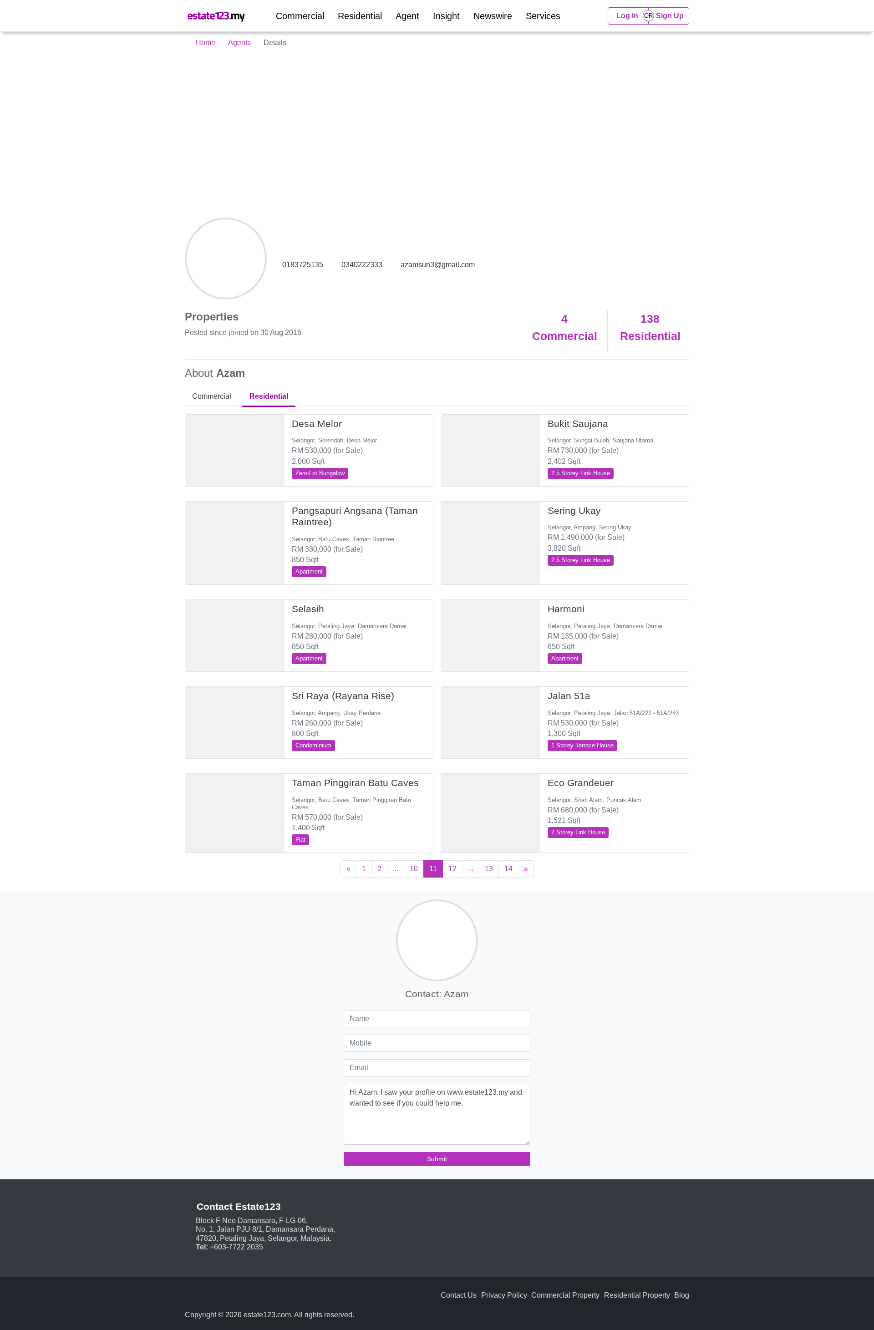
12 (452, 869)
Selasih (308, 609)
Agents (239, 42)
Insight (446, 16)
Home (204, 42)
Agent (407, 16)
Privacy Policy (504, 1295)
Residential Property (637, 1295)
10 (414, 869)
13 (489, 869)
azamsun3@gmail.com (438, 265)
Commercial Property (565, 1295)
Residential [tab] (268, 396)
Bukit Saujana (578, 423)
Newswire (492, 16)
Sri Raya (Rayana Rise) (343, 695)
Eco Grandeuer (581, 782)
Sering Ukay (574, 510)
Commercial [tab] (211, 396)
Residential (360, 16)
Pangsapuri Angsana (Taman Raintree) (355, 516)
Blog (681, 1295)
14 (508, 869)
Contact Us (459, 1295)
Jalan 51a (569, 695)
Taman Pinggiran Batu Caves (355, 782)
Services (543, 16)
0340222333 (361, 265)
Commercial (300, 16)
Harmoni (566, 609)
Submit (437, 1158)
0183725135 (302, 265)
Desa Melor (317, 423)
